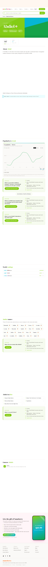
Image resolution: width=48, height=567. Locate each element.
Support (24, 564)
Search (42, 13)
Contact (37, 552)
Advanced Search (17, 550)
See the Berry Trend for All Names (24, 193)
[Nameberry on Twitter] (3, 556)
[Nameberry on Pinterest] (7, 556)
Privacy (13, 564)
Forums (26, 9)
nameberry (7, 561)
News (20, 9)
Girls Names (5, 548)
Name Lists (16, 548)
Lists (16, 9)
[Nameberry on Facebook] (5, 556)
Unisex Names (5, 552)
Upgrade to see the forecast (12, 188)
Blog (36, 548)
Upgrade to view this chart (11, 220)
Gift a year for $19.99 (9, 534)
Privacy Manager (19, 564)
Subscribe (42, 9)
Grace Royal (6, 23)
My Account (27, 552)
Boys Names (5, 550)
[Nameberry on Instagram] (9, 556)
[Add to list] (16, 26)
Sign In (35, 9)
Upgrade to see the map (11, 206)
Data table (7, 172)
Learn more (29, 189)
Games (31, 9)
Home (4, 16)
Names (10, 9)
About (36, 550)
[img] (24, 158)
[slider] (40, 169)
